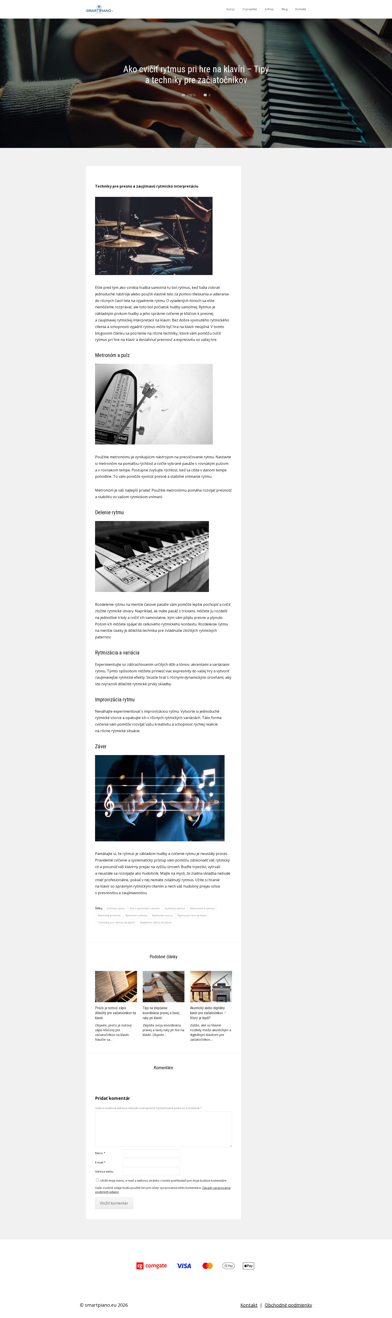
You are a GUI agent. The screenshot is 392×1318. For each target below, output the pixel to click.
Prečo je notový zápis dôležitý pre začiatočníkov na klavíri (115, 1013)
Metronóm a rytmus (202, 908)
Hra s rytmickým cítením (145, 908)
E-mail (100, 1162)
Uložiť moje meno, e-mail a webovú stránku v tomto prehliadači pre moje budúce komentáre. (163, 1180)
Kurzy (231, 9)
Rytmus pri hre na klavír (192, 915)
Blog (284, 9)
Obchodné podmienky (288, 1305)
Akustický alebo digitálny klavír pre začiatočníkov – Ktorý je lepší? (208, 1013)
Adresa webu (104, 1171)
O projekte (250, 9)
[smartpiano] (99, 9)
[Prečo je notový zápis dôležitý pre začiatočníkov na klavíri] (116, 986)
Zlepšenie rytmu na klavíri (156, 922)
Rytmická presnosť (109, 915)
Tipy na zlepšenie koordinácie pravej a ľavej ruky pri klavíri (161, 1013)
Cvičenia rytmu (116, 908)
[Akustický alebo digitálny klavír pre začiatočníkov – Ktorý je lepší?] (211, 986)
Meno (100, 1153)
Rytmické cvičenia (136, 915)
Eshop (269, 9)
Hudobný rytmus (175, 908)
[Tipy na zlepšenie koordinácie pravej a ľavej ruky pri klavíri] (164, 986)
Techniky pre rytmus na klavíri (116, 922)
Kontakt (300, 9)
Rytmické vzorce (162, 915)
